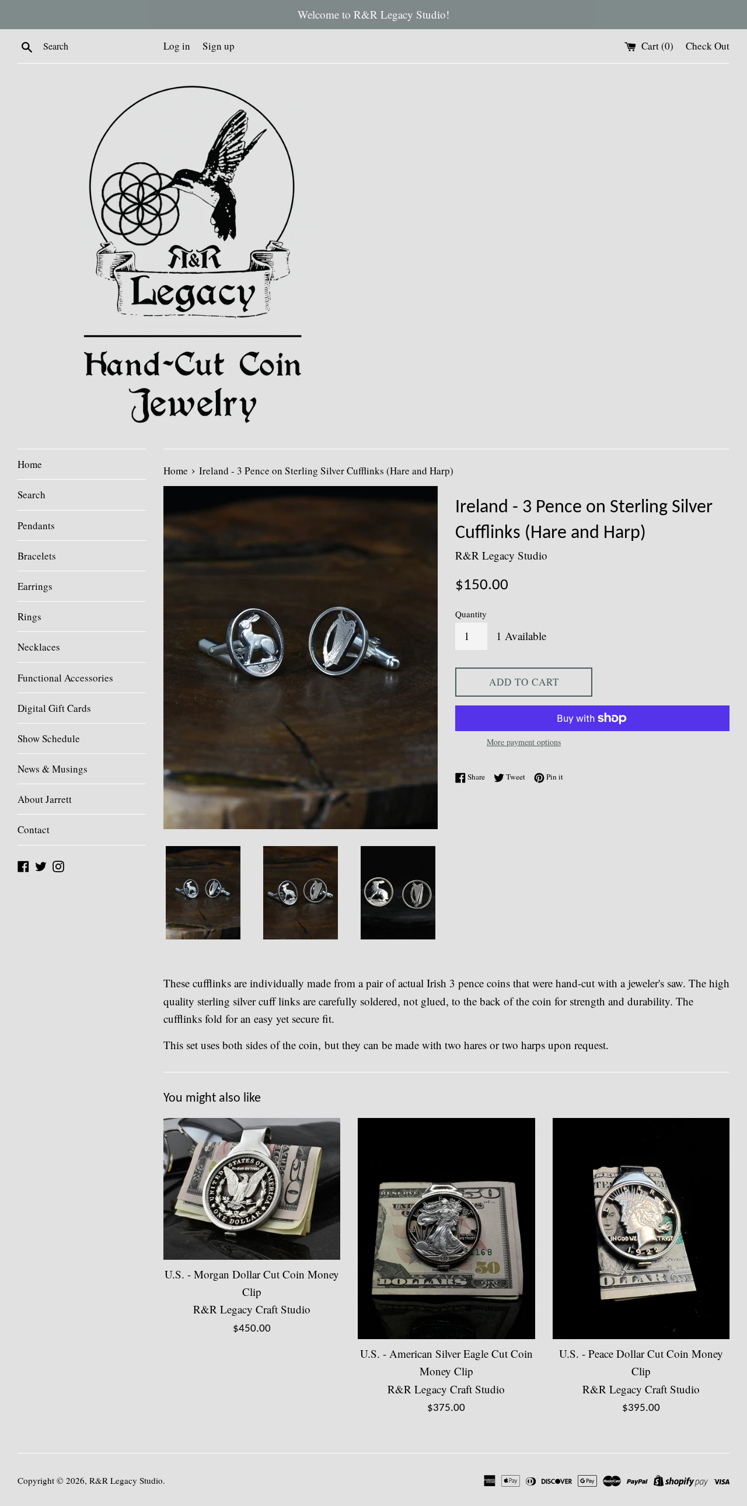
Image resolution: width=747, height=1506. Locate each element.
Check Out (707, 46)
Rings (29, 616)
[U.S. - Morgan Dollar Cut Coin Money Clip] (251, 1189)
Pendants (36, 525)
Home (30, 464)
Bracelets (37, 555)
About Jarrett (45, 799)
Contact (34, 829)
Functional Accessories (65, 677)
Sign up (219, 46)
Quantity (471, 614)
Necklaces (39, 647)
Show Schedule (49, 738)
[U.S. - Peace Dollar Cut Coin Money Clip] (641, 1228)
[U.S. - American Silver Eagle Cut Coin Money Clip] (446, 1228)
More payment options (524, 741)
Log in (176, 46)
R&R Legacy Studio (126, 1480)
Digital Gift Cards (54, 708)
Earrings (35, 586)
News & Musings (53, 768)
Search (32, 494)
